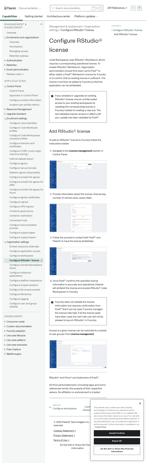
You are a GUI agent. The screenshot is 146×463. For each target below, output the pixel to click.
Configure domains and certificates (22, 145)
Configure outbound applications (20, 274)
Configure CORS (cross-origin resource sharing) (25, 152)
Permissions (16, 47)
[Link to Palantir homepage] (10, 8)
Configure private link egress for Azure (26, 191)
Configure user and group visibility (23, 305)
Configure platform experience (25, 280)
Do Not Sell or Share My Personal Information (117, 450)
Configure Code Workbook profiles (23, 129)
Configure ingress (18, 202)
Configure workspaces (21, 256)
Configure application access (24, 251)
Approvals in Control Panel (23, 95)
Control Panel (16, 91)
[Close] (140, 403)
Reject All (117, 441)
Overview (11, 33)
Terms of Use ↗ (61, 440)
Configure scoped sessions (23, 285)
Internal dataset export (21, 159)
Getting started (34, 16)
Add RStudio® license (125, 34)
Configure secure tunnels (22, 168)
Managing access (18, 51)
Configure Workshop (20, 294)
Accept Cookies (117, 433)
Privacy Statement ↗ (64, 435)
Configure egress (18, 163)
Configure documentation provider (23, 226)
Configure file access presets (24, 290)
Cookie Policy (100, 427)
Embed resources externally (24, 246)
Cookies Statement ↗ (64, 431)
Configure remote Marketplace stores (25, 266)
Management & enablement (65, 26)
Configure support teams (22, 237)
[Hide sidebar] (41, 24)
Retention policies (18, 56)
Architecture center (58, 16)
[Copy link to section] (47, 41)
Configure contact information (25, 100)
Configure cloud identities (23, 123)
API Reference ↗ (117, 8)
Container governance (21, 211)
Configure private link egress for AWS (26, 183)
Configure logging (18, 299)
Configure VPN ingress (21, 207)
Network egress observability (24, 173)
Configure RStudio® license (24, 260)
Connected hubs (18, 220)
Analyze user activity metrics (24, 105)
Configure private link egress (24, 177)
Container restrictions (20, 216)
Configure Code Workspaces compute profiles (24, 137)
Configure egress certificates (24, 197)
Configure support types (22, 233)
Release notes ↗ (15, 74)
